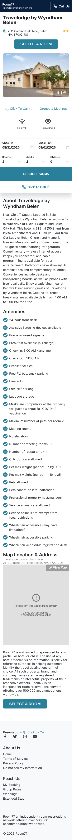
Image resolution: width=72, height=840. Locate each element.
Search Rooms (36, 174)
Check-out (44, 142)
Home (7, 754)
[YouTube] (35, 737)
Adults (30, 157)
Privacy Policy (13, 763)
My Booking (11, 785)
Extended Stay (13, 798)
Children (55, 157)
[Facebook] (5, 737)
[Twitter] (15, 737)
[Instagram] (25, 737)
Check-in (7, 142)
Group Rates (12, 789)
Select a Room (36, 44)
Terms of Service (15, 759)
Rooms (6, 157)
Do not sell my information (22, 768)
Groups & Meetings (53, 108)
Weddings (10, 794)
